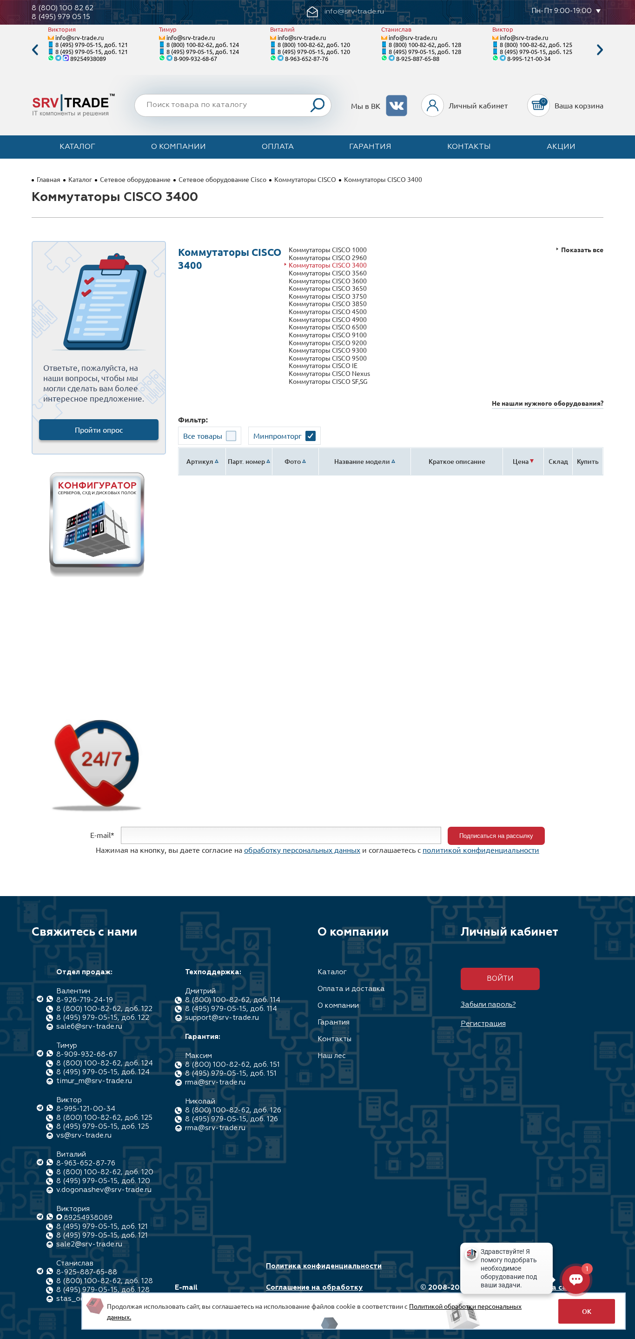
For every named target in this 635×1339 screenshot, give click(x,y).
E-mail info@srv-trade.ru (207, 1292)
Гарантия (370, 147)
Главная (48, 179)
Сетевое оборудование (135, 179)
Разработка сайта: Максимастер (547, 1292)
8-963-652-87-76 (306, 58)
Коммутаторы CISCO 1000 (328, 250)
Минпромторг (277, 435)
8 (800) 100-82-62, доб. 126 (233, 1110)
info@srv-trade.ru (79, 37)
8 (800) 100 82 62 (62, 8)
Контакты (469, 147)
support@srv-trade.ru (222, 1017)
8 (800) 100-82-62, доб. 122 (104, 1008)
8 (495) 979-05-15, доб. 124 (202, 51)
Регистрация (483, 1023)
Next (600, 50)
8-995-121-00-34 (528, 58)
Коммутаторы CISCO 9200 (328, 343)
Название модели (362, 461)
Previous (35, 50)
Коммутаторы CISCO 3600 (328, 281)
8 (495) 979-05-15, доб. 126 (231, 1119)
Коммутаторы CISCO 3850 (328, 304)
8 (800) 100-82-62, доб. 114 (232, 1000)
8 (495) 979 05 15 (61, 16)
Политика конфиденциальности (324, 1266)
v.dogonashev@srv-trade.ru (104, 1189)
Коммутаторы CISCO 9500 (328, 358)
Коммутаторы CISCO (305, 179)
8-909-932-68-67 (195, 58)
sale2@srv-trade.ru (89, 1244)
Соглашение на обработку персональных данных (314, 1292)
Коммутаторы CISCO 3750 (328, 296)
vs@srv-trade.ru (84, 1135)
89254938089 (88, 58)
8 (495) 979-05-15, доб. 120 (314, 51)
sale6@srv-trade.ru (89, 1026)
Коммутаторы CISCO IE (323, 365)
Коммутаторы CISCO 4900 (328, 319)
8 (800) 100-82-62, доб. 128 (425, 44)
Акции (561, 147)
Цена (521, 461)
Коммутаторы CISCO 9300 (328, 350)
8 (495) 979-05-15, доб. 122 (102, 1017)
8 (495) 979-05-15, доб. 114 (231, 1008)
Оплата (278, 147)
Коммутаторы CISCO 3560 (328, 273)
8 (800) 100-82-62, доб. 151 (232, 1064)
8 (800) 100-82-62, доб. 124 (202, 44)
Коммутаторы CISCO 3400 (328, 265)
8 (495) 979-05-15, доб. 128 (425, 51)
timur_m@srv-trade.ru (94, 1081)
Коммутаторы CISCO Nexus (329, 373)
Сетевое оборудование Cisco (222, 179)
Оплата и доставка (351, 988)
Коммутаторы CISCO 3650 (328, 288)
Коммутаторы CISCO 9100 (328, 335)
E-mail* (102, 834)
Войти (500, 978)
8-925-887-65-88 (417, 58)
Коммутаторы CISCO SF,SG (328, 381)
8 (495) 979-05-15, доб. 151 (231, 1073)
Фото (292, 461)
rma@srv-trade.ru (215, 1082)
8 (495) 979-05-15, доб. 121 (91, 44)
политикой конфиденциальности (481, 849)
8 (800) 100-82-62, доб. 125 (536, 44)
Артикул (199, 461)
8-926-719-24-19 (84, 1000)
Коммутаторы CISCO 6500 (328, 327)
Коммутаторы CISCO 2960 (328, 257)
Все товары (202, 435)
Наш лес (332, 1055)
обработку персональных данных (302, 849)
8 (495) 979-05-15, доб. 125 (536, 51)
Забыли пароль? (488, 1004)
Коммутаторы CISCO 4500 (328, 311)
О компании (178, 147)
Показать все (582, 250)
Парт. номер (246, 461)
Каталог (77, 147)
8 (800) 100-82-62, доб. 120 (314, 44)
